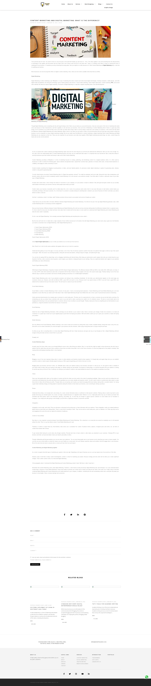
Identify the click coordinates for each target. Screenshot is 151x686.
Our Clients (95, 659)
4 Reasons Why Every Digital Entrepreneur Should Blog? (71, 604)
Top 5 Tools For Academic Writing (105, 604)
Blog (60, 22)
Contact (63, 665)
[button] (78, 4)
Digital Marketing (107, 65)
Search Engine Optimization (42, 241)
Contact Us (109, 4)
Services (78, 4)
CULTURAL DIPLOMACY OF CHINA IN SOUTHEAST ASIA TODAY (42, 608)
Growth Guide (41, 22)
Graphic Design (108, 7)
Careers (63, 663)
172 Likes (95, 618)
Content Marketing (82, 657)
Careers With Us (96, 661)
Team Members (96, 657)
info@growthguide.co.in (98, 642)
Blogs (99, 4)
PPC (112, 82)
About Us (70, 4)
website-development (82, 663)
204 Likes (33, 624)
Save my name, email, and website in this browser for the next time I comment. (51, 557)
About (63, 659)
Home (63, 4)
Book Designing (89, 4)
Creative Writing (81, 661)
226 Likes (64, 622)
